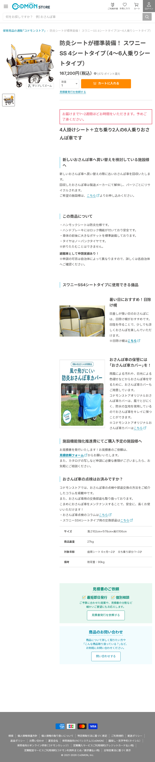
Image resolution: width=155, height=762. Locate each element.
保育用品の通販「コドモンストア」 (24, 30)
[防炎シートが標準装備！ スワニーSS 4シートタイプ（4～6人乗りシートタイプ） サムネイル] (8, 100)
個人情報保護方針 (27, 735)
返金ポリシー (17, 740)
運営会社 (53, 740)
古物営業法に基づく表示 (117, 750)
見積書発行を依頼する (73, 91)
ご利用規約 (117, 735)
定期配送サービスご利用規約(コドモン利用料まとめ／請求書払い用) (62, 750)
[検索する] (147, 17)
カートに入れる (108, 83)
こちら (91, 195)
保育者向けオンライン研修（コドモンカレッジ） (43, 745)
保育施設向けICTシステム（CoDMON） (83, 740)
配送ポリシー (135, 735)
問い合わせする (106, 656)
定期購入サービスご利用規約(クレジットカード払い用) (103, 745)
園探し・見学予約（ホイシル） (124, 740)
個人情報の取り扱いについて (57, 735)
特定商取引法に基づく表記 (92, 735)
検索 (11, 735)
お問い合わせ (36, 740)
